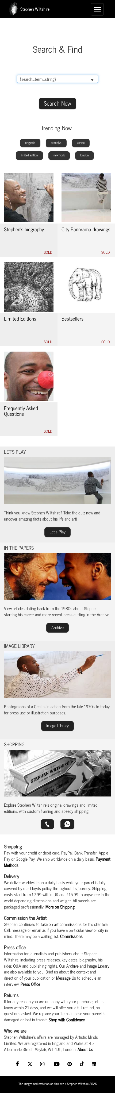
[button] (47, 824)
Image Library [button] (57, 725)
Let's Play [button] (57, 531)
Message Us (66, 977)
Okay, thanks (56, 1084)
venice (81, 142)
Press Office (30, 983)
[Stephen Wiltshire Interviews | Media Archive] (57, 576)
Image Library (98, 965)
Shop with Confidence (67, 1019)
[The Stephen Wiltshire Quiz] (57, 480)
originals (30, 142)
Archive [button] (57, 627)
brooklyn (56, 142)
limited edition (29, 155)
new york (59, 155)
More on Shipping (60, 906)
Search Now (57, 103)
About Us (85, 1049)
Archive (72, 965)
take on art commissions (61, 924)
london (84, 155)
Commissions (71, 936)
